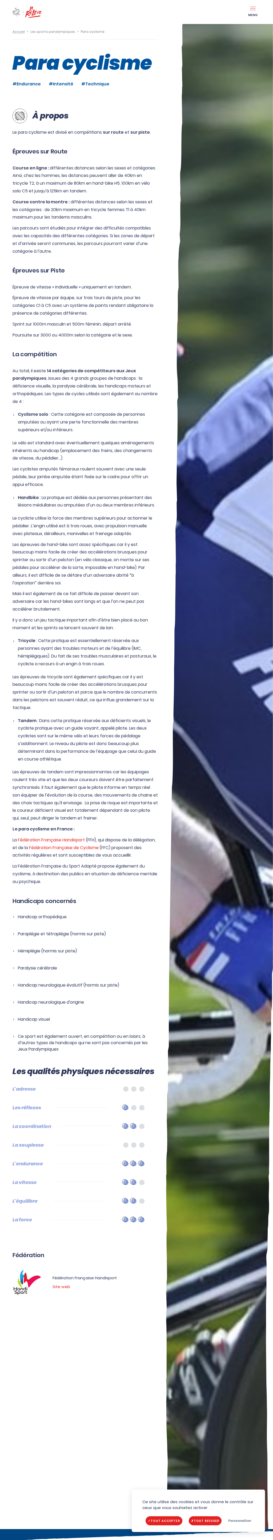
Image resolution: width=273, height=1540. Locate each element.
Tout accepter (165, 1521)
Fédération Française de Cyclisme (64, 848)
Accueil (19, 31)
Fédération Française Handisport (51, 840)
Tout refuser (206, 1521)
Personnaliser (239, 1520)
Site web (61, 1286)
